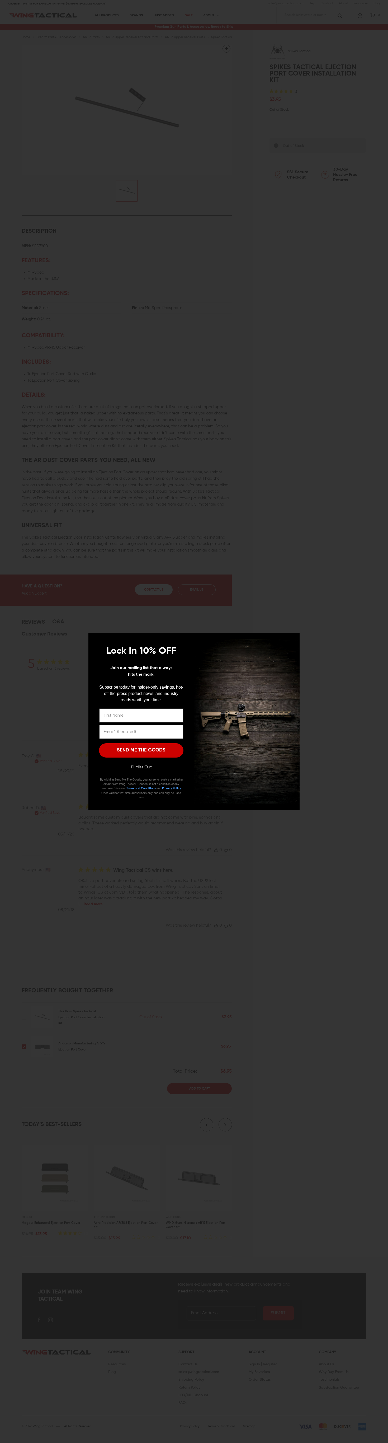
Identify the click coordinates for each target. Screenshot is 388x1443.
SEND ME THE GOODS (141, 750)
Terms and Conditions (141, 788)
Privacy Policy (171, 788)
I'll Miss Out (141, 767)
